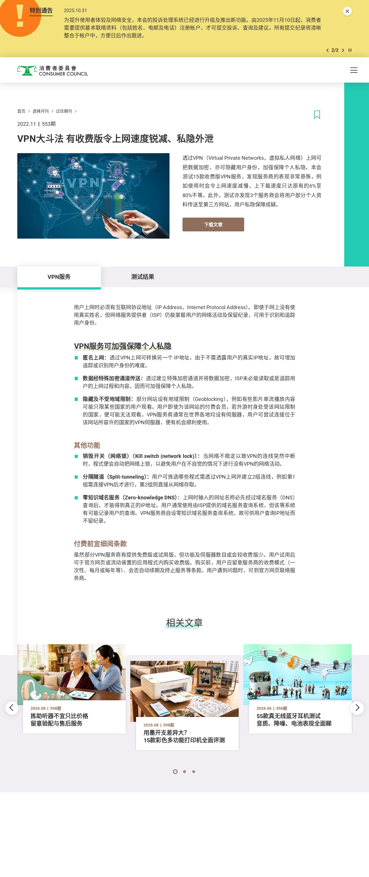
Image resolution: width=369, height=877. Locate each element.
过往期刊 (64, 111)
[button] (327, 50)
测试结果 (142, 277)
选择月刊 (41, 111)
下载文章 (213, 224)
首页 (21, 111)
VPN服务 (59, 277)
